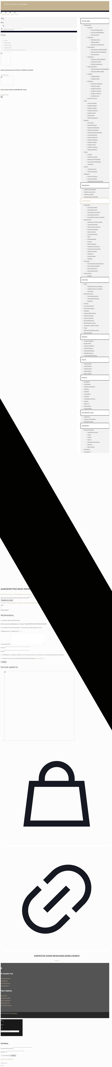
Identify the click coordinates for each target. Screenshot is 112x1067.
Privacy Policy (39, 658)
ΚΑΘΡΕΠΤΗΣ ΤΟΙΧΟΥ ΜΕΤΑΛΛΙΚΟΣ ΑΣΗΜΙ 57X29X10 (56, 956)
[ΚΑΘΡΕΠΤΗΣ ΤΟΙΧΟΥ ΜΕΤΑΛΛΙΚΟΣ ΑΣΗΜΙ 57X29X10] (39, 740)
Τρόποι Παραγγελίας (5, 998)
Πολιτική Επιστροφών (6, 1005)
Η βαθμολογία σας (6, 631)
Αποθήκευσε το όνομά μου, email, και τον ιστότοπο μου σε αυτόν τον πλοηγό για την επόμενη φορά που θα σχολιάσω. (33, 654)
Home (5, 40)
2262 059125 (24, 4)
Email (2, 651)
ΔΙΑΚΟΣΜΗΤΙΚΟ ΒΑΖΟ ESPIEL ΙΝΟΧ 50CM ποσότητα (14, 597)
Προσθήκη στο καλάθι (7, 600)
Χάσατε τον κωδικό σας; (7, 1059)
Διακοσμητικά (7, 45)
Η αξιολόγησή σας (6, 644)
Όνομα (3, 647)
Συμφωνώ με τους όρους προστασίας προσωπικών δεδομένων (23, 658)
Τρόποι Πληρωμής (5, 1002)
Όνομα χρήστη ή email (7, 1048)
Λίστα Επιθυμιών (5, 985)
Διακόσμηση (7, 42)
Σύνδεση (13, 1055)
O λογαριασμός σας (5, 978)
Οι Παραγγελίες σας (5, 983)
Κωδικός (3, 1052)
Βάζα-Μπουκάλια (11, 602)
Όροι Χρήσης (4, 995)
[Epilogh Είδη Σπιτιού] (10, 14)
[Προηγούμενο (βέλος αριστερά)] (1, 1065)
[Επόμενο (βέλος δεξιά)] (3, 1065)
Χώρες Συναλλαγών (5, 1000)
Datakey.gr (15, 1013)
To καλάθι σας (4, 980)
